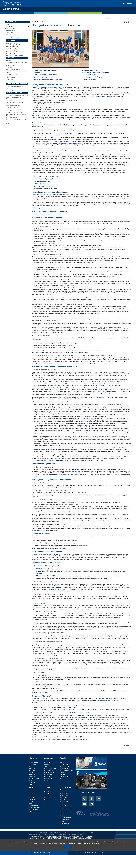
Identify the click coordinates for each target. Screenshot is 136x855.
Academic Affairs (64, 795)
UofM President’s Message (13, 43)
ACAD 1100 (73, 129)
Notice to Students (10, 81)
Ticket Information (64, 764)
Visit (84, 852)
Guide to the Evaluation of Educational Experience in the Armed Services (81, 586)
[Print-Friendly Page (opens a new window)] (128, 22)
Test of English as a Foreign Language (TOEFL (65, 420)
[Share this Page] (126, 22)
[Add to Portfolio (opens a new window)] (124, 22)
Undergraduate (32, 764)
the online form (60, 102)
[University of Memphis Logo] (12, 3)
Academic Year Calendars (12, 48)
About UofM (9, 34)
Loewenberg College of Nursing (14, 112)
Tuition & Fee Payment (34, 778)
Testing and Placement (90, 79)
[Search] (124, 3)
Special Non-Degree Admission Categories (45, 76)
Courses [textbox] (7, 24)
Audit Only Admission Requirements (93, 76)
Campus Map (9, 79)
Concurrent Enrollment (90, 74)
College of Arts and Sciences (13, 97)
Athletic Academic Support (66, 770)
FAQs (30, 780)
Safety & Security (91, 852)
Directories (49, 852)
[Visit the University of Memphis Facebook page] (91, 798)
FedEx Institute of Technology (33, 800)
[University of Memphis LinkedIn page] (91, 804)
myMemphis (42, 852)
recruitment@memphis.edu (101, 96)
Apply (80, 852)
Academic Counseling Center (71, 736)
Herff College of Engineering (13, 107)
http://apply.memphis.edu (76, 379)
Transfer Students (10, 64)
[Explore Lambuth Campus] (91, 780)
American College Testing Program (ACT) (115, 414)
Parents (31, 772)
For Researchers (33, 795)
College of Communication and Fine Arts (16, 98)
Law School (32, 768)
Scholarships (32, 776)
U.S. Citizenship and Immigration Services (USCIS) (82, 456)
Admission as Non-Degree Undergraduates (45, 74)
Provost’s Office (48, 762)
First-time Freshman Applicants (42, 181)
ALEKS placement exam (69, 135)
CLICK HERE (79, 301)
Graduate (31, 766)
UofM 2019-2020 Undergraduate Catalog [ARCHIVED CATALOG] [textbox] (116, 18)
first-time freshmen (44, 516)
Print (30, 832)
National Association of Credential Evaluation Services (58, 393)
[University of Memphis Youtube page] (84, 804)
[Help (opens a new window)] (130, 22)
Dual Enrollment (10, 67)
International (32, 770)
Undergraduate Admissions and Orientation (17, 62)
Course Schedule (48, 774)
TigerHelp (62, 815)
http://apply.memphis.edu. (86, 165)
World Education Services (109, 391)
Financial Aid (32, 774)
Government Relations (65, 809)
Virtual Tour (31, 784)
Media (61, 778)
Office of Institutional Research (34, 810)
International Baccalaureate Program (46, 575)
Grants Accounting (33, 805)
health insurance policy (61, 447)
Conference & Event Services (65, 802)
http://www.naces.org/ (96, 393)
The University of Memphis (35, 834)
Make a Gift (47, 791)
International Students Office (61, 460)
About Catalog (9, 36)
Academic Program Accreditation (14, 45)
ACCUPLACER (90, 715)
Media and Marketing (65, 817)
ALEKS (69, 723)
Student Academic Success (64, 820)
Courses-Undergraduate (12, 50)
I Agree (68, 847)
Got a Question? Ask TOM (39, 832)
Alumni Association (49, 793)
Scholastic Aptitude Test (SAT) (93, 414)
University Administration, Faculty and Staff (17, 95)
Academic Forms (10, 53)
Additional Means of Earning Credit (93, 77)
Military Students (10, 65)
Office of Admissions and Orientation (63, 388)
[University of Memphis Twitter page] (98, 798)
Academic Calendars (49, 772)
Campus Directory (10, 77)
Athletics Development (50, 795)
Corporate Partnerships (66, 805)
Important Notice (76, 832)
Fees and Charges (101, 649)
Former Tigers (63, 772)
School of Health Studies (12, 117)
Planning (8, 88)
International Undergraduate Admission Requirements (48, 79)
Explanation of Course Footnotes (14, 55)
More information (95, 844)
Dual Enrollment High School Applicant (44, 186)
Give (98, 852)
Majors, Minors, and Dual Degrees (14, 51)
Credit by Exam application (117, 626)
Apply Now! (9, 60)
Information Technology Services (66, 812)
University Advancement (66, 807)
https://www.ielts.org (43, 426)
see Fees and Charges (97, 627)
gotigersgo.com (64, 762)
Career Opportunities (65, 799)
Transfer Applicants (39, 183)
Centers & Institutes (33, 797)
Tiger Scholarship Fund (66, 776)
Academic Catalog (12, 9)
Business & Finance (65, 797)
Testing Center (118, 617)
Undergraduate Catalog (103, 526)
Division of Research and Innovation (35, 792)
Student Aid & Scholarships (13, 69)
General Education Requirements (14, 86)
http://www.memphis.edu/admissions (43, 98)
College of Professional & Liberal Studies (16, 119)
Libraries (46, 764)
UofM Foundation (64, 823)
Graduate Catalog (48, 770)
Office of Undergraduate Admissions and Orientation (48, 87)
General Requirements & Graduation (15, 90)
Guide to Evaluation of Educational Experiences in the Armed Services (66, 591)
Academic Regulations (12, 46)
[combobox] (117, 19)
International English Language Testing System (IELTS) (96, 420)
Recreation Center (64, 768)
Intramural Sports (64, 766)
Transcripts (47, 766)
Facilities (62, 774)
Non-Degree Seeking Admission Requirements (96, 72)
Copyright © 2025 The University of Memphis (58, 832)
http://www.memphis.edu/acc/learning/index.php (105, 700)
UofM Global (9, 121)
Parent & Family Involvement (13, 76)
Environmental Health (34, 807)
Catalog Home (10, 32)
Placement (37, 72)
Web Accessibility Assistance (75, 834)
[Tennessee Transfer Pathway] (97, 813)
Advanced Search (10, 30)
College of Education (11, 100)
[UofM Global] (91, 763)
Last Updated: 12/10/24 (87, 832)
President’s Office (64, 793)
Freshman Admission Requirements (43, 77)
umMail (36, 852)
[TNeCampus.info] (81, 813)
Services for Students (11, 74)
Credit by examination (38, 605)
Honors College (48, 778)
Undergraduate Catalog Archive (14, 37)
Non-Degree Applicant (38, 208)
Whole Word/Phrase (11, 28)
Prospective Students (34, 762)
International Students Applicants (43, 185)
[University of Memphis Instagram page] (84, 798)
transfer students (53, 474)
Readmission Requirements (91, 70)
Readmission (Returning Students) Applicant (46, 188)
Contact (103, 852)
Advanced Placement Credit (43, 568)
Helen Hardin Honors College (13, 105)
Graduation (47, 776)
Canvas (31, 852)
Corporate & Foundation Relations (50, 798)
